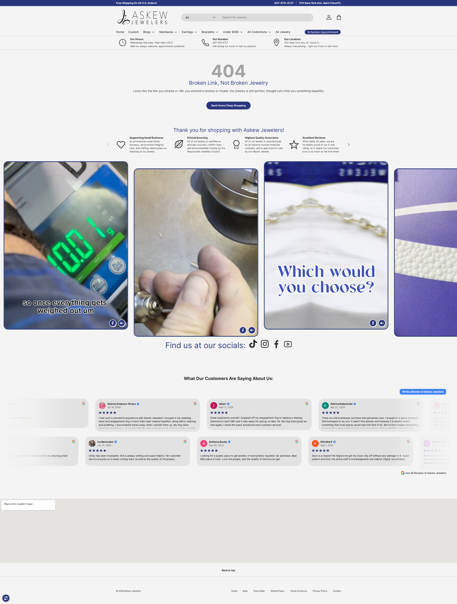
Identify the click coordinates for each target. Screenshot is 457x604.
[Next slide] (450, 249)
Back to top (228, 570)
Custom (133, 32)
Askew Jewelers (132, 591)
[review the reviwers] (79, 404)
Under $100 (231, 32)
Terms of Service (298, 591)
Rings (146, 32)
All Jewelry (283, 32)
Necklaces (166, 32)
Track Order (259, 591)
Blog (245, 591)
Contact (337, 591)
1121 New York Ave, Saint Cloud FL (320, 2)
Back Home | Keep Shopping (228, 105)
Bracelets (208, 32)
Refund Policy (278, 591)
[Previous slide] (7, 249)
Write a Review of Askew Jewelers (423, 391)
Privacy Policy (320, 591)
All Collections (257, 32)
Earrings (187, 32)
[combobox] (247, 17)
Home (120, 32)
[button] (339, 17)
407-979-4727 (284, 2)
